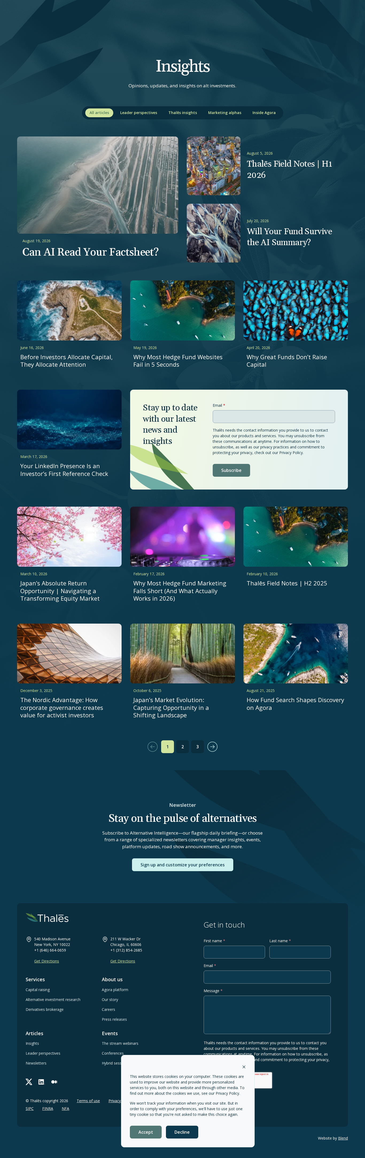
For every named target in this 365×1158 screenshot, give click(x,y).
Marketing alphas (224, 112)
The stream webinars (120, 1043)
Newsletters (36, 1063)
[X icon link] (29, 1082)
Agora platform (115, 989)
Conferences (113, 1053)
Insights (32, 1043)
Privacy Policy (227, 1093)
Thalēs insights (182, 112)
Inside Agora (264, 112)
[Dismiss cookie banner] (244, 1066)
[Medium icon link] (54, 1082)
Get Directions (46, 961)
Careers (108, 1009)
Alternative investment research (53, 999)
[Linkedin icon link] (41, 1082)
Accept (145, 1132)
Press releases (114, 1019)
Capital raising (38, 989)
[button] (152, 746)
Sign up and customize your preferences (183, 865)
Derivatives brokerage (45, 1009)
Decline (182, 1132)
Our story (110, 999)
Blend (343, 1138)
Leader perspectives (138, 112)
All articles (99, 112)
